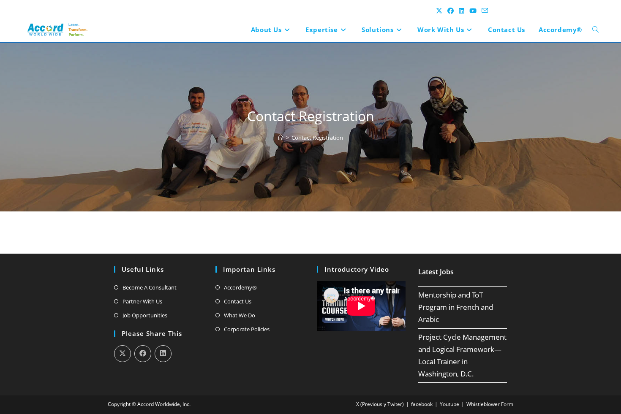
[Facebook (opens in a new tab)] (450, 10)
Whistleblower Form (489, 404)
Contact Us (237, 301)
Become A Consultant (150, 287)
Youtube (449, 404)
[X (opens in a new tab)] (439, 10)
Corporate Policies (247, 329)
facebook (422, 404)
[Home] (280, 137)
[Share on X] (122, 353)
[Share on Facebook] (142, 353)
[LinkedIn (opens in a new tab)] (461, 10)
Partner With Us (142, 301)
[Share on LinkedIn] (163, 353)
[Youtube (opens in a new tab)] (473, 10)
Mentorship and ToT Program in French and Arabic (455, 307)
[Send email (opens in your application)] (483, 10)
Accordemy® (240, 287)
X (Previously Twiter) (380, 404)
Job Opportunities (145, 315)
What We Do (239, 315)
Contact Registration (317, 137)
